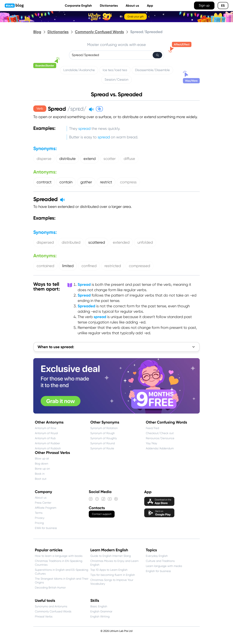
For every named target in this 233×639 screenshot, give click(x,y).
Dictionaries (109, 5)
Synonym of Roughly (103, 438)
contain (65, 182)
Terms (38, 512)
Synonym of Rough (102, 433)
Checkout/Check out (160, 433)
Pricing (39, 523)
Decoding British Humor (50, 587)
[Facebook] (97, 499)
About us (132, 5)
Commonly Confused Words (99, 32)
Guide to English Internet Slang (110, 555)
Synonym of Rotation (104, 428)
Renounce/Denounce (160, 438)
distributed (71, 242)
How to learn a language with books (58, 555)
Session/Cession (116, 79)
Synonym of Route (102, 448)
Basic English (98, 606)
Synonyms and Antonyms (51, 606)
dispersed (45, 242)
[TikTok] (103, 499)
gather (86, 182)
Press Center (43, 502)
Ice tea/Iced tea (115, 70)
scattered (96, 242)
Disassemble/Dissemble (152, 70)
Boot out (40, 478)
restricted (112, 266)
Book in (40, 473)
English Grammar (101, 611)
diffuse (129, 158)
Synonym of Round (102, 443)
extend (90, 158)
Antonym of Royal (46, 433)
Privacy (39, 517)
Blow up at (42, 458)
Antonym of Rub (45, 438)
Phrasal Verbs (43, 616)
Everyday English (157, 555)
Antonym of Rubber (47, 443)
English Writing (100, 616)
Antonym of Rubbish (48, 448)
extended (121, 242)
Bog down (41, 463)
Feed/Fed (152, 428)
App (150, 5)
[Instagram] (91, 499)
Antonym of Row (45, 428)
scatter (110, 158)
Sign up (204, 5)
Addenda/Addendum (160, 448)
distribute (67, 158)
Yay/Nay (151, 443)
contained (45, 266)
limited (68, 266)
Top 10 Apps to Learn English (108, 569)
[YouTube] (110, 499)
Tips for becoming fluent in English (112, 574)
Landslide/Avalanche (79, 70)
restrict (106, 182)
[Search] (157, 55)
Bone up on (42, 468)
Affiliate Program (45, 507)
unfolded (145, 242)
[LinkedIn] (116, 499)
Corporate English (78, 5)
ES (223, 5)
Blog (37, 32)
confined (89, 266)
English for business (158, 571)
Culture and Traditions (160, 561)
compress (128, 182)
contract (44, 182)
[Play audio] (91, 109)
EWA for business (46, 528)
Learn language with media (164, 566)
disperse (44, 158)
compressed (139, 266)
